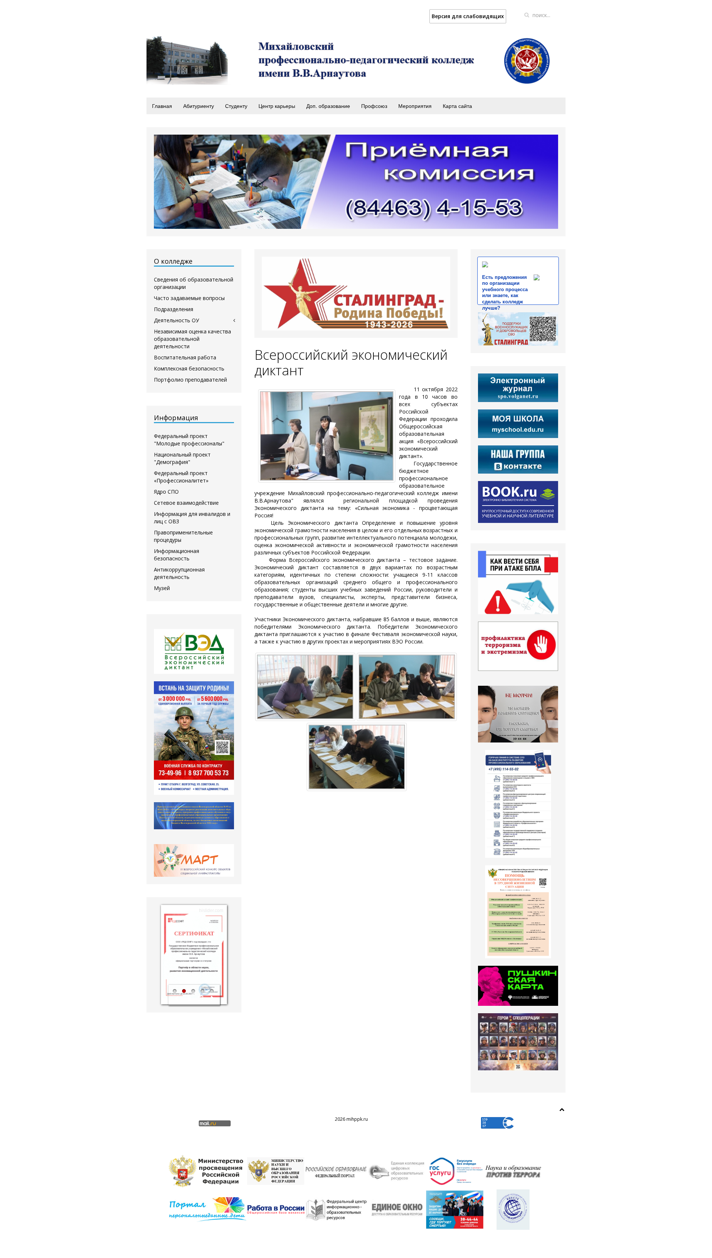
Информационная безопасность (176, 554)
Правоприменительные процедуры (183, 536)
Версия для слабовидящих (468, 16)
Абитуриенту (198, 105)
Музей (162, 588)
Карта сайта (457, 105)
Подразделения (173, 309)
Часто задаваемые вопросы (189, 298)
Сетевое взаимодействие (186, 502)
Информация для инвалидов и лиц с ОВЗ (192, 517)
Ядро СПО (166, 491)
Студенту (236, 105)
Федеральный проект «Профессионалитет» (181, 477)
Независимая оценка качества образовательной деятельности (192, 339)
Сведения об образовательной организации (193, 283)
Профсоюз (374, 105)
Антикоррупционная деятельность (179, 573)
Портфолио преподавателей (190, 379)
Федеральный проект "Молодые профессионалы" (189, 439)
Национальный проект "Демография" (182, 458)
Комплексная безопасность (189, 368)
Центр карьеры (276, 105)
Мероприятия (415, 105)
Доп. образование (328, 105)
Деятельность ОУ (176, 320)
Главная (162, 105)
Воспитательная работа (185, 357)
